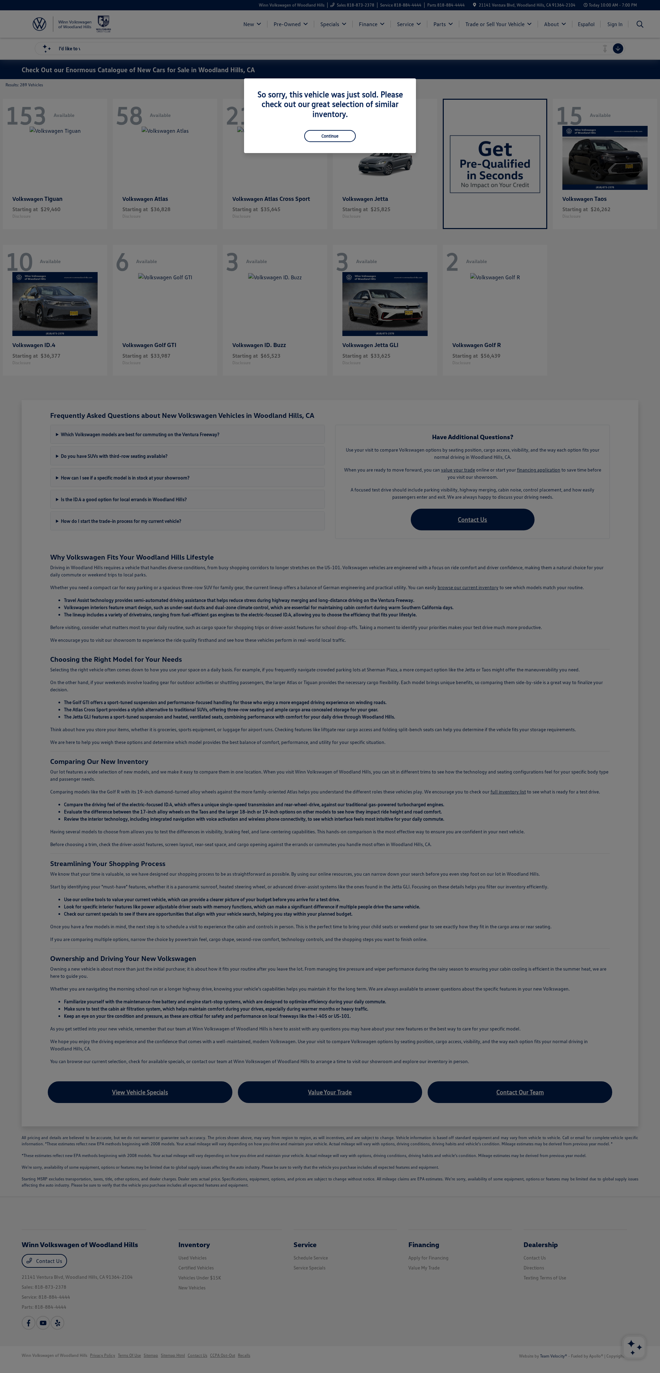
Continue (330, 136)
